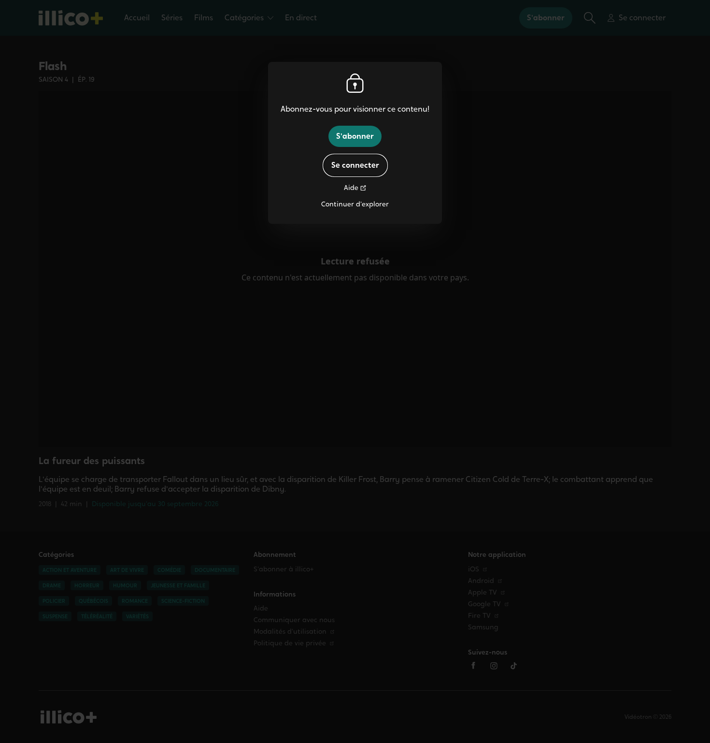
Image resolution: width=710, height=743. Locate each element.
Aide (351, 188)
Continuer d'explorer (355, 204)
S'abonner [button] (355, 136)
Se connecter (355, 165)
